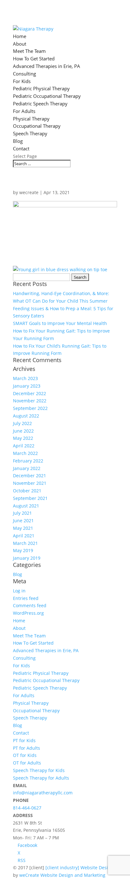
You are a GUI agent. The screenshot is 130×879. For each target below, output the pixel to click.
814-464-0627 (27, 808)
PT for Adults (26, 748)
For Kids (22, 81)
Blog (18, 141)
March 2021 (25, 543)
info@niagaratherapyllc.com (43, 793)
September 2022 (30, 408)
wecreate (28, 192)
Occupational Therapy (37, 126)
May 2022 (23, 438)
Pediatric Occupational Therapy (47, 96)
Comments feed (29, 605)
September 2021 (30, 498)
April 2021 (23, 536)
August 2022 (26, 416)
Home (19, 36)
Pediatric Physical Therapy (41, 88)
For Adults (24, 111)
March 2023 (25, 378)
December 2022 (29, 393)
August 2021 (26, 506)
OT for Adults (27, 763)
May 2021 (23, 528)
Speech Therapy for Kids (39, 770)
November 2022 (29, 401)
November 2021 (29, 483)
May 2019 (23, 550)
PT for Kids (24, 740)
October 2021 (27, 491)
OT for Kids (25, 755)
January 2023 (26, 386)
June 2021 (23, 520)
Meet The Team (29, 51)
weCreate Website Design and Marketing (62, 875)
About (19, 44)
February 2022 (28, 461)
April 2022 (23, 446)
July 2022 (22, 423)
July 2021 (22, 513)
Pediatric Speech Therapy (40, 103)
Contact (21, 148)
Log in (19, 591)
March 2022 (25, 453)
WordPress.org (28, 613)
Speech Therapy (30, 133)
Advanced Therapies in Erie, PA (46, 66)
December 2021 (29, 476)
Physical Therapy (31, 118)
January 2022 (26, 468)
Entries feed (25, 598)
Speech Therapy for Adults (41, 778)
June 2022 (23, 431)
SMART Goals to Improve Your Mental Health (60, 323)
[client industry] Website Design (79, 868)
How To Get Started (34, 58)
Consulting (24, 73)
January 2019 (26, 558)
